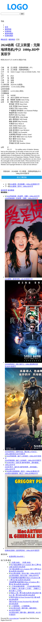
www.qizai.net (14, 618)
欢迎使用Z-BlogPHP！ (17, 556)
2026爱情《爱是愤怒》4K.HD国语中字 (19, 279)
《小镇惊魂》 (26, 606)
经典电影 (8, 31)
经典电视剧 (9, 36)
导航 (2, 21)
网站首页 (4, 39)
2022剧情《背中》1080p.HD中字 (21, 186)
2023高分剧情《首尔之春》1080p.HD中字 (24, 575)
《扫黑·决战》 (26, 562)
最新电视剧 (9, 33)
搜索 (22, 14)
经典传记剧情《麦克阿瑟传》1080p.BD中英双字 (22, 550)
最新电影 (8, 29)
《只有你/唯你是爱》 (33, 586)
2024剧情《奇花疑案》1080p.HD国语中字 (25, 184)
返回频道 (11, 190)
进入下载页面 (22, 177)
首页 (6, 27)
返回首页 (4, 190)
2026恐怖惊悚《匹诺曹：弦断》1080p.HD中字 (21, 198)
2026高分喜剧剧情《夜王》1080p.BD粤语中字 (21, 473)
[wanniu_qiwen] (17, 12)
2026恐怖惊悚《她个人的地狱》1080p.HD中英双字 (23, 460)
